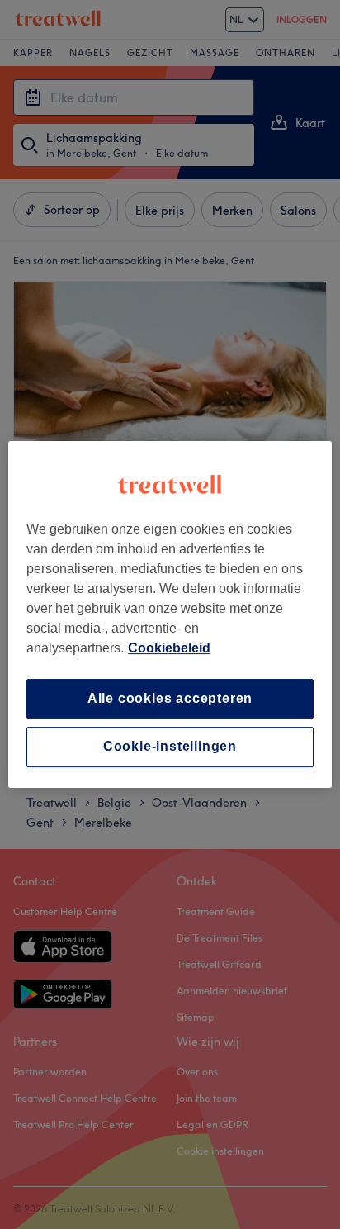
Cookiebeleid (169, 648)
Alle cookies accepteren (170, 698)
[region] (169, 614)
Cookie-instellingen (170, 747)
